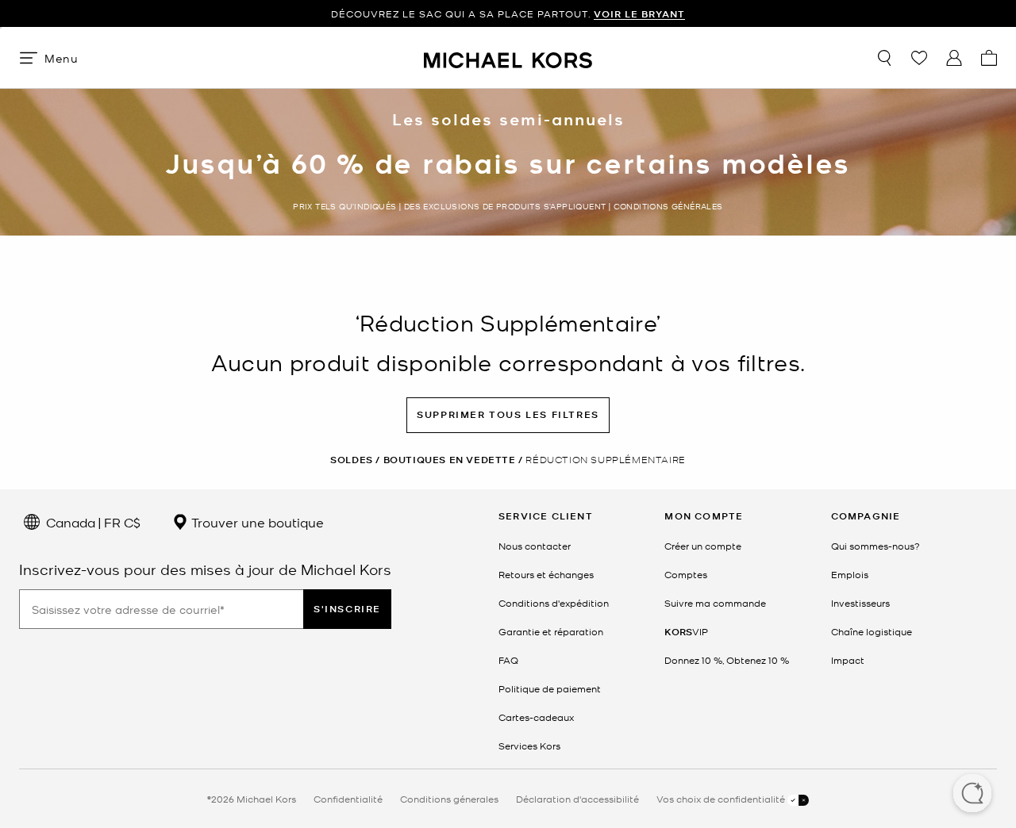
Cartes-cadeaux (536, 717)
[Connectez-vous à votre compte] (954, 58)
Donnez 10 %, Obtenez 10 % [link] (726, 660)
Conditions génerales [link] (449, 798)
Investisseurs (860, 602)
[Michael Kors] (508, 57)
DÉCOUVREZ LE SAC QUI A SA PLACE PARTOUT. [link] (508, 14)
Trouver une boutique (256, 522)
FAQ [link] (508, 660)
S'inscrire (347, 608)
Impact (847, 660)
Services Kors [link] (529, 745)
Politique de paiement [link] (549, 688)
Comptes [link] (685, 574)
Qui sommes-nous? (875, 545)
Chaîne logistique (871, 631)
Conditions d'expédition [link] (553, 602)
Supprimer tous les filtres (508, 414)
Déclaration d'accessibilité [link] (577, 798)
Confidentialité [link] (348, 798)
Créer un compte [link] (702, 545)
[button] (972, 794)
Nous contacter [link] (534, 545)
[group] (508, 13)
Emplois (849, 574)
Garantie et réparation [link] (550, 631)
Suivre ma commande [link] (715, 602)
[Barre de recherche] (884, 58)
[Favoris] (919, 58)
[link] (686, 631)
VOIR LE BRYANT (639, 14)
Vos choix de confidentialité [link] (721, 798)
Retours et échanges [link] (546, 574)
